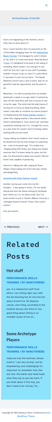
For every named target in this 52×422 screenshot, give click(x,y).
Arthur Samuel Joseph (33, 115)
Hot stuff (15, 270)
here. (7, 63)
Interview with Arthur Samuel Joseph (20, 178)
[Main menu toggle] (46, 5)
